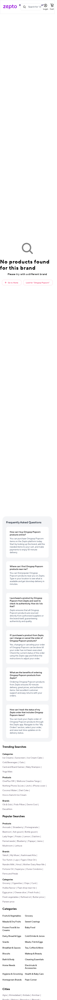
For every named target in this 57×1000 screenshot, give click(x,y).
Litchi (28, 785)
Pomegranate (31, 827)
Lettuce (18, 845)
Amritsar (36, 995)
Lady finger (7, 836)
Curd (33, 883)
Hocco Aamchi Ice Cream (14, 795)
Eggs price (7, 892)
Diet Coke (24, 790)
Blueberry (21, 841)
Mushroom (7, 845)
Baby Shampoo (33, 767)
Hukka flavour (9, 888)
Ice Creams (7, 757)
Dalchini (36, 836)
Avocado (6, 827)
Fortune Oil (7, 869)
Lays (16, 860)
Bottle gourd (30, 832)
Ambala (26, 995)
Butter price (38, 897)
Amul (18, 864)
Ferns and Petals (10, 873)
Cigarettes (17, 883)
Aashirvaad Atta (28, 855)
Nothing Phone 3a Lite (13, 785)
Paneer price (8, 901)
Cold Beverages (9, 762)
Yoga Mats (7, 771)
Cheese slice (20, 892)
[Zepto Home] (10, 7)
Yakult (5, 855)
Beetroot (6, 832)
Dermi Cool (32, 804)
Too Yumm (7, 860)
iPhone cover (39, 785)
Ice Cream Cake (34, 757)
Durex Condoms (34, 869)
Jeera (39, 841)
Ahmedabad (15, 995)
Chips (26, 883)
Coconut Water (9, 790)
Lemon (26, 836)
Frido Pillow (19, 804)
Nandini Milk (8, 864)
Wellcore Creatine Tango (28, 781)
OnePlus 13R (8, 781)
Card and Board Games (13, 767)
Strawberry (18, 827)
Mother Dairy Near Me (34, 864)
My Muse (14, 855)
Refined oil (26, 897)
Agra (4, 995)
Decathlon (7, 809)
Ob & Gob (7, 804)
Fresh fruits (33, 892)
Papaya (31, 841)
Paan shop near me (26, 888)
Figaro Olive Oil (28, 860)
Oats (21, 762)
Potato (18, 836)
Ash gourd (18, 832)
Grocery (6, 883)
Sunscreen (20, 757)
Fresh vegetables (10, 897)
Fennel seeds (8, 841)
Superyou (19, 869)
